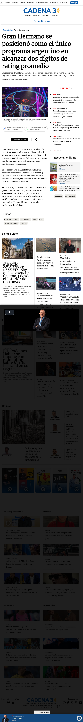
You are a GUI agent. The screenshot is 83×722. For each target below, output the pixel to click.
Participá (74, 3)
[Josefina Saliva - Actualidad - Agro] (54, 167)
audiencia (23, 223)
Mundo (59, 94)
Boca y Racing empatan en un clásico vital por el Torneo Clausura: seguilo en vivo (64, 114)
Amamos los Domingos (9, 262)
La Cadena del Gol (62, 108)
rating (35, 219)
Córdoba (45, 15)
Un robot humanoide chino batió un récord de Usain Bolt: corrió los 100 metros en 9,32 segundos (69, 303)
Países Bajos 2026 (42, 293)
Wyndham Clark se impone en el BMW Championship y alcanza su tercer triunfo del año (66, 128)
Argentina (35, 15)
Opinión (22, 3)
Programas (30, 3)
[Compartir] (36, 139)
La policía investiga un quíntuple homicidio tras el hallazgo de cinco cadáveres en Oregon (66, 100)
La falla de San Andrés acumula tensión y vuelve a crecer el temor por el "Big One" (45, 263)
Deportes (7, 3)
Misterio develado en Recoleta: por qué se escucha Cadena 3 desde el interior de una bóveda (16, 273)
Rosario (54, 15)
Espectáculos (8, 30)
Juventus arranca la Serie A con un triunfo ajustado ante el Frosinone (66, 142)
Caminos (15, 3)
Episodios (62, 169)
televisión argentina (11, 223)
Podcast (58, 196)
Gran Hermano (25, 219)
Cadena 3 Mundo (65, 294)
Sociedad (63, 256)
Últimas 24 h (54, 3)
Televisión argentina (11, 219)
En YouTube (63, 3)
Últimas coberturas (42, 3)
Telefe (41, 219)
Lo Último (27, 15)
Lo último (65, 88)
